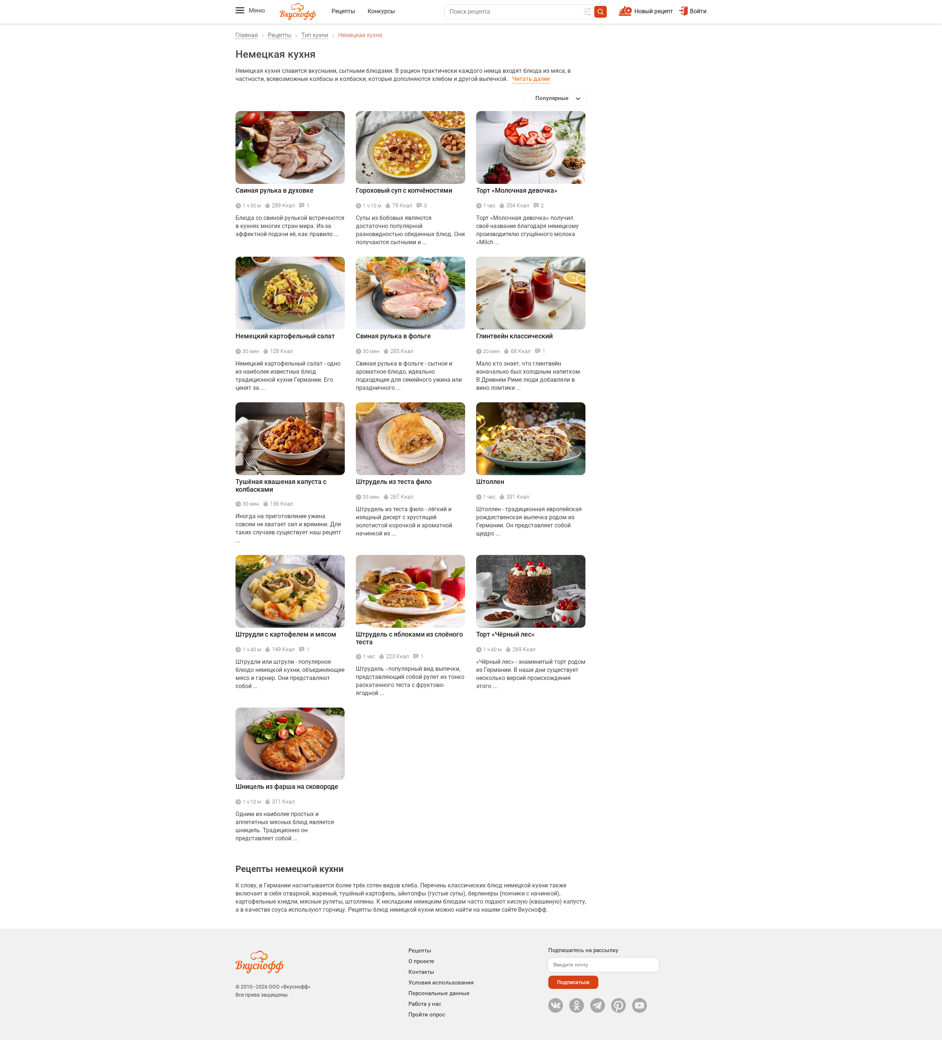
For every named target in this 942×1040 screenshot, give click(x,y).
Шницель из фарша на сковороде (287, 786)
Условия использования (441, 982)
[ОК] (576, 1005)
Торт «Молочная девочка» (516, 190)
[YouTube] (639, 1005)
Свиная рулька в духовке (275, 190)
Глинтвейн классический (514, 336)
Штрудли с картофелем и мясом (286, 634)
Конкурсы (381, 11)
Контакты (421, 972)
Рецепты (343, 11)
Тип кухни (314, 35)
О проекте (421, 961)
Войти (698, 11)
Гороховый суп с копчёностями (404, 190)
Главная (247, 35)
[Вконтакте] (555, 1005)
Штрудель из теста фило (394, 481)
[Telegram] (597, 1005)
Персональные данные (439, 993)
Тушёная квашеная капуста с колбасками (281, 485)
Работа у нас (424, 1004)
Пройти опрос (426, 1014)
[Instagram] (618, 1005)
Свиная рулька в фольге (393, 336)
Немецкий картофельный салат (285, 336)
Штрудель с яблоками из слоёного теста (409, 638)
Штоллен (490, 481)
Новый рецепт (653, 11)
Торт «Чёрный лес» (505, 634)
